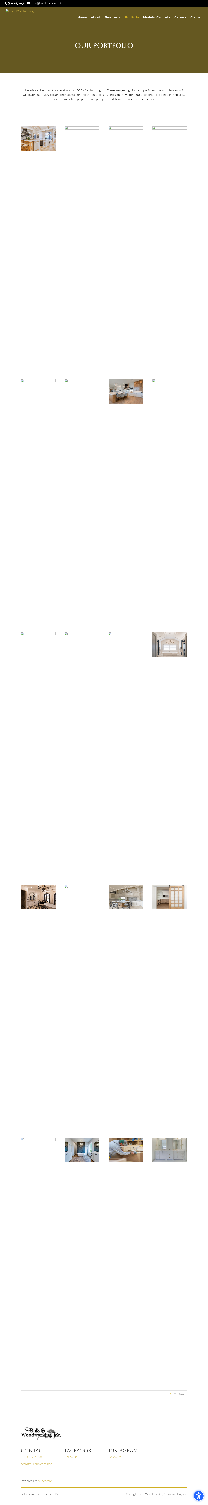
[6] (38, 1139)
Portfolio (132, 17)
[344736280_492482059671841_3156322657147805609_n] (169, 1161)
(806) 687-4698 (31, 1457)
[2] (38, 150)
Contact (196, 17)
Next (182, 1394)
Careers (180, 17)
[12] (38, 634)
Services (111, 17)
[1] (82, 128)
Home (82, 17)
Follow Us (71, 1457)
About (96, 17)
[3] (169, 128)
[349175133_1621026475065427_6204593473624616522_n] (82, 1161)
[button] (199, 1496)
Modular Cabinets (156, 17)
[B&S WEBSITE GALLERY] (126, 1161)
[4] (38, 381)
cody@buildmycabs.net (36, 1464)
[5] (82, 381)
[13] (82, 634)
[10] (126, 402)
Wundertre (44, 1481)
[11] (169, 381)
